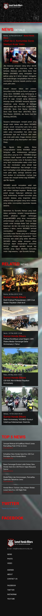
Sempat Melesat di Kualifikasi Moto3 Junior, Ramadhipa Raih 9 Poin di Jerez (19, 446)
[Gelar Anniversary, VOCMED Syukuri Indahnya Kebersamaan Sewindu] (20, 399)
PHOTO (10, 559)
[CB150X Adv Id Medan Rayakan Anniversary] (20, 360)
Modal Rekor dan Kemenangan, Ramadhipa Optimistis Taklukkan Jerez (19, 479)
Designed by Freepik (14, 602)
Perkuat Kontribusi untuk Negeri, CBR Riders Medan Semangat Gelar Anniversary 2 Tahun (18, 341)
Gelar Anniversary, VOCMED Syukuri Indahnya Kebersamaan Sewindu (18, 420)
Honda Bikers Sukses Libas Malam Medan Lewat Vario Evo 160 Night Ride (19, 490)
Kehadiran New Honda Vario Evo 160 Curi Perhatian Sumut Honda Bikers (18, 456)
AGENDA (10, 570)
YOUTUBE (11, 599)
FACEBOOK (11, 585)
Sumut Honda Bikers (14, 297)
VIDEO (9, 563)
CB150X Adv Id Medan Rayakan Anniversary (16, 381)
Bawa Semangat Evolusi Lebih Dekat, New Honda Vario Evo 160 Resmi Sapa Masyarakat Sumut (20, 467)
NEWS (9, 554)
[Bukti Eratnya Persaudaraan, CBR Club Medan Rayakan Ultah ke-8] (20, 280)
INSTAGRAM (11, 594)
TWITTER (10, 590)
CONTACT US (12, 579)
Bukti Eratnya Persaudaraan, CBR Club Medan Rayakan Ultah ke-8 (19, 301)
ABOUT (10, 574)
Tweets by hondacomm (10, 508)
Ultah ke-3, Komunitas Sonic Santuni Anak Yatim (18, 42)
